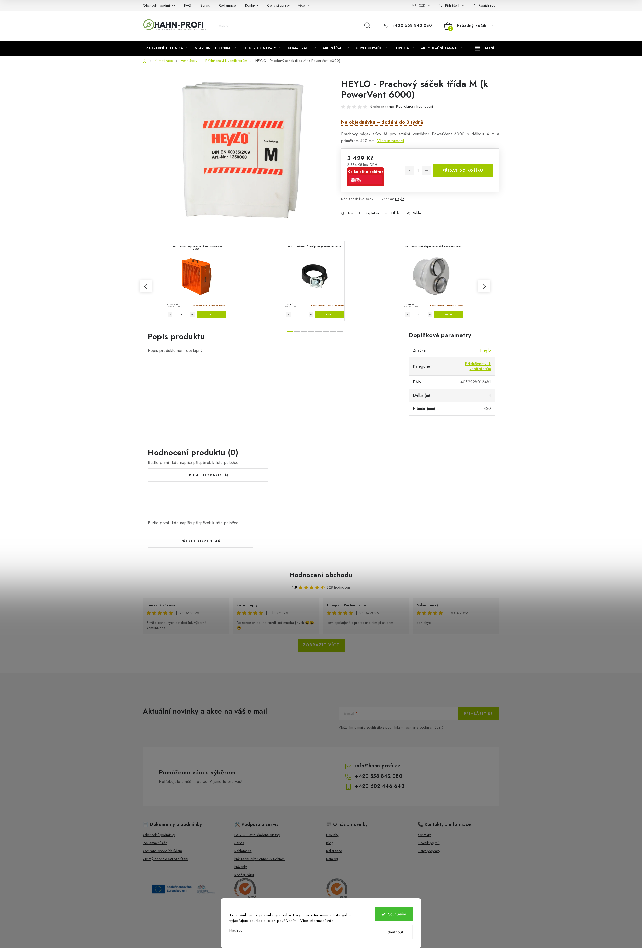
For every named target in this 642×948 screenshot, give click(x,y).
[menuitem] (167, 48)
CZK (422, 5)
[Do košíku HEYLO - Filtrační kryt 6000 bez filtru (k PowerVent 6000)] (211, 314)
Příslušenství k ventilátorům (478, 366)
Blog (329, 842)
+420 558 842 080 (411, 25)
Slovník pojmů (429, 842)
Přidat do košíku (463, 170)
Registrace (487, 5)
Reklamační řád (155, 842)
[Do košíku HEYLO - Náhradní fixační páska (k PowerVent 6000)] (329, 314)
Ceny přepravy (278, 5)
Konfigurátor (244, 874)
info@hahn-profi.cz (377, 765)
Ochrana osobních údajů (162, 850)
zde (330, 920)
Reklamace (227, 5)
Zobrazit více (321, 645)
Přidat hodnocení (208, 475)
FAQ (187, 5)
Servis (205, 5)
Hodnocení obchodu (321, 575)
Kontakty (251, 5)
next (484, 286)
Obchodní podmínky (159, 5)
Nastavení (237, 930)
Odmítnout (394, 932)
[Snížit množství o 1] (409, 170)
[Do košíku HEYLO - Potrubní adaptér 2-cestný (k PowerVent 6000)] (448, 314)
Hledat (367, 25)
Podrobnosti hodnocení (414, 106)
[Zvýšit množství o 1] (426, 170)
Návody (240, 866)
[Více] (484, 48)
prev (146, 286)
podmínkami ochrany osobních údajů (414, 727)
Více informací (390, 141)
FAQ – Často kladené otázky (257, 834)
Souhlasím (397, 914)
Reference (334, 850)
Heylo (400, 198)
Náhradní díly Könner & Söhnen (259, 858)
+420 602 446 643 (379, 786)
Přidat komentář (201, 541)
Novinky (332, 834)
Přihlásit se (478, 713)
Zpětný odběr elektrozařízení (165, 858)
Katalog (332, 858)
